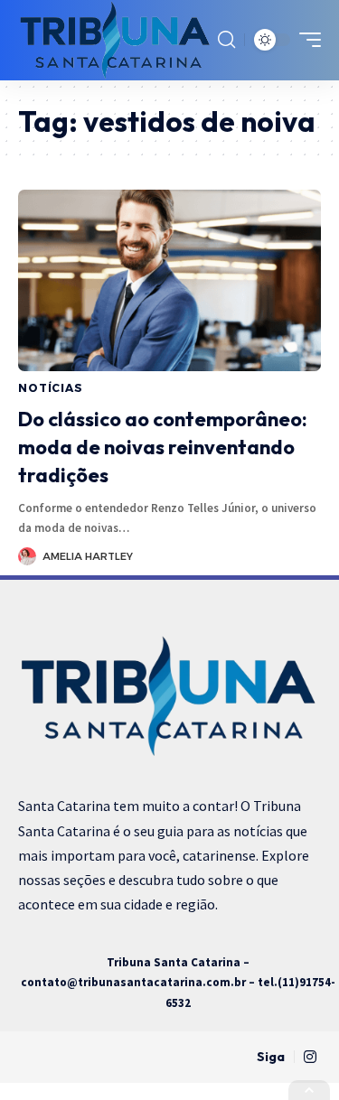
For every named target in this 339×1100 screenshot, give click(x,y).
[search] (226, 39)
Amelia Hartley (87, 556)
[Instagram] (310, 1057)
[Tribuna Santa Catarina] (115, 40)
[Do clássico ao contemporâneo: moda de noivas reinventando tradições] (169, 280)
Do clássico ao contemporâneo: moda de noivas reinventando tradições (162, 447)
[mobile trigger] (305, 40)
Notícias (50, 388)
